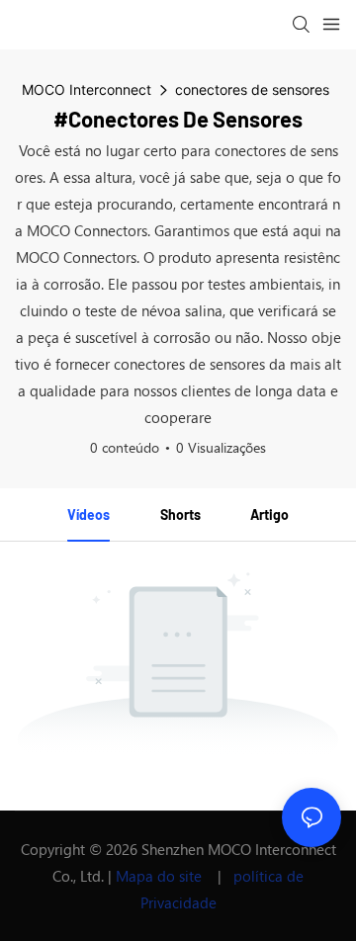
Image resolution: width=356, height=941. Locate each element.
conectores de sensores (252, 89)
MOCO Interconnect (86, 89)
